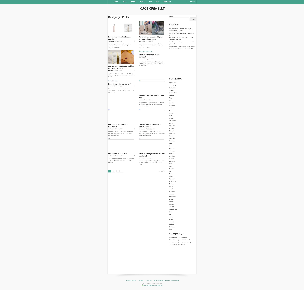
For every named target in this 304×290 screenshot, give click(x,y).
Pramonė (171, 179)
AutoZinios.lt (186, 239)
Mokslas (142, 1)
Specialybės (172, 196)
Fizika (170, 115)
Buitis (124, 1)
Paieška (171, 16)
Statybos (171, 204)
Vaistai (171, 217)
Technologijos (173, 209)
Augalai (171, 90)
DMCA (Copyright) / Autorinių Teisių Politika (166, 280)
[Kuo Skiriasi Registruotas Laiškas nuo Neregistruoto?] (121, 57)
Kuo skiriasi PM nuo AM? (117, 154)
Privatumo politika (130, 280)
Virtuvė (171, 222)
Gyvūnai (171, 131)
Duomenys (172, 105)
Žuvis (170, 229)
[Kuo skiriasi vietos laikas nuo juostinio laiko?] (151, 115)
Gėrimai (171, 128)
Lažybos (171, 158)
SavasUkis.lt (181, 245)
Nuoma (171, 174)
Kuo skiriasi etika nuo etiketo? (119, 84)
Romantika (172, 186)
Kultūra (171, 153)
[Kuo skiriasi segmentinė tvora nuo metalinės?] (151, 144)
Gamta (157, 1)
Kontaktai (141, 280)
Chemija (171, 103)
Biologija (171, 95)
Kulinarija (133, 1)
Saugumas (172, 191)
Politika (171, 176)
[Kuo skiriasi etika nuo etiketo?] (113, 80)
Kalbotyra (171, 141)
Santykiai (171, 189)
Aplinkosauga (173, 82)
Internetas (172, 133)
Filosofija (171, 110)
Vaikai (171, 214)
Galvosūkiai (172, 120)
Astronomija (172, 87)
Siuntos (171, 194)
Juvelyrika (172, 138)
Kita (170, 146)
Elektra (171, 108)
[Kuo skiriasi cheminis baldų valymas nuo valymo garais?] (151, 28)
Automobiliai (167, 1)
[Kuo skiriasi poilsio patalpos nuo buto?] (151, 86)
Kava (170, 143)
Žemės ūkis (172, 227)
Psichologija (172, 181)
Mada (150, 1)
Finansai (171, 113)
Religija (171, 184)
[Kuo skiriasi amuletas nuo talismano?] (121, 115)
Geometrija (172, 125)
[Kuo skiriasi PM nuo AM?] (121, 144)
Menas (171, 166)
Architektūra (172, 85)
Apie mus (149, 280)
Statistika (171, 201)
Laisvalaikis (172, 156)
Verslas (171, 219)
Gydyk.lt (190, 242)
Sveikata (116, 1)
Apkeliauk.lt (183, 237)
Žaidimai (171, 224)
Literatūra (172, 161)
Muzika (171, 171)
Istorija (171, 136)
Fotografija (172, 118)
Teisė (170, 211)
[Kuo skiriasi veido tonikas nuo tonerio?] (121, 28)
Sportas (171, 199)
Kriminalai (172, 148)
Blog (170, 98)
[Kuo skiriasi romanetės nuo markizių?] (145, 51)
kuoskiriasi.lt (152, 8)
